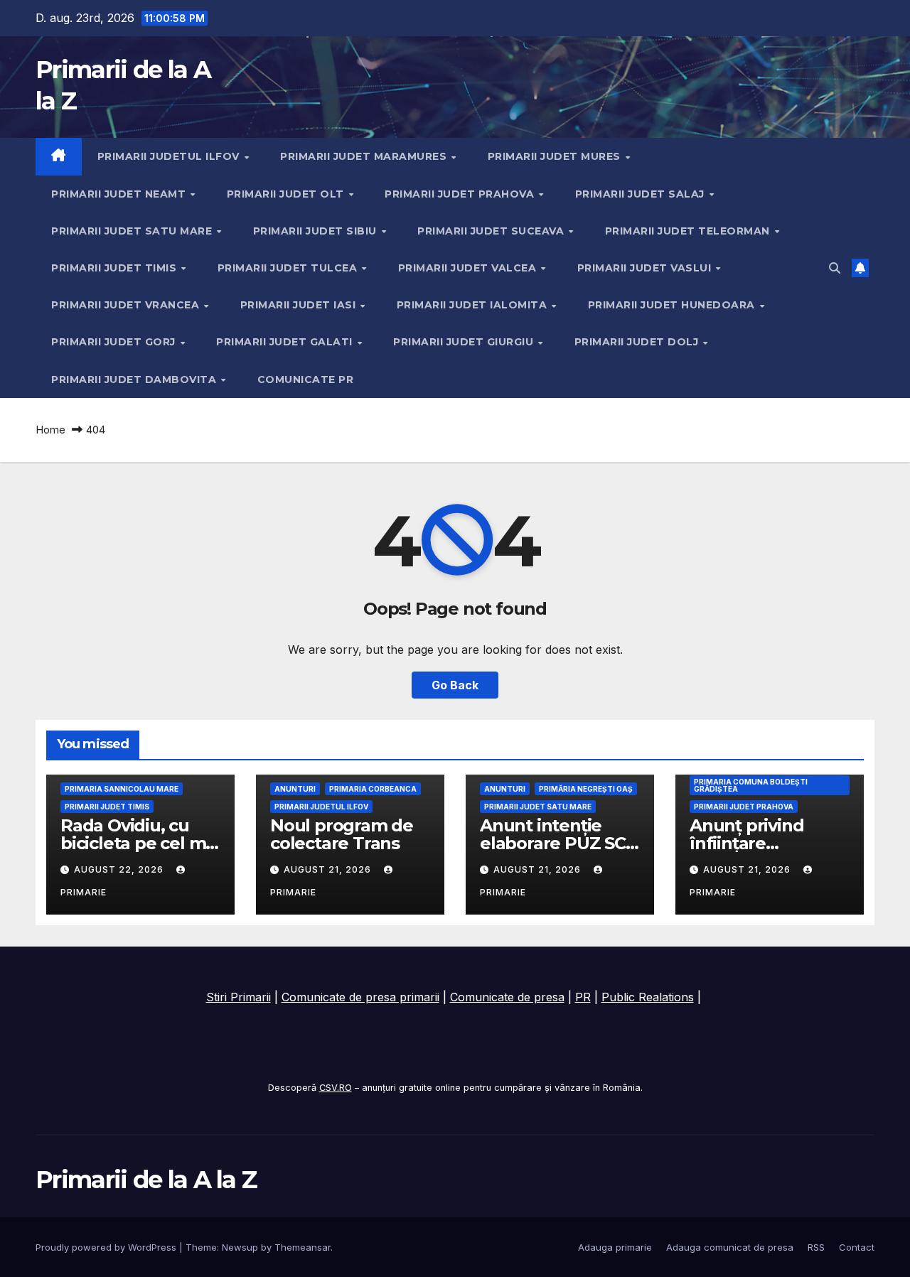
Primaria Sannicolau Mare (121, 789)
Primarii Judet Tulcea (289, 268)
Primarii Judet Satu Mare (133, 231)
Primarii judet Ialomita (473, 304)
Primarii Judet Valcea (469, 268)
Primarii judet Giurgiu (465, 341)
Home (50, 429)
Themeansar (302, 1247)
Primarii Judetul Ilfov (170, 156)
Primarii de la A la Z (146, 1180)
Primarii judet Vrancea (127, 304)
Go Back (455, 685)
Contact (856, 1247)
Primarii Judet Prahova (461, 194)
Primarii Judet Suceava (492, 231)
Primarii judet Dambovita (135, 379)
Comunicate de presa (507, 997)
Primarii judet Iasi (299, 304)
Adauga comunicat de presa (729, 1247)
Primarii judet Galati (285, 341)
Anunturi (295, 789)
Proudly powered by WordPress (107, 1247)
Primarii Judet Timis (115, 268)
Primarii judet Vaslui (645, 268)
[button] (834, 268)
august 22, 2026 (120, 869)
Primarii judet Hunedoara (673, 304)
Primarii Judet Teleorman (689, 231)
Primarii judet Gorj (114, 341)
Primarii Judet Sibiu (316, 231)
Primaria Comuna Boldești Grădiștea (751, 785)
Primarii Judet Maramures (365, 156)
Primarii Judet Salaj (641, 194)
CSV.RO (335, 1087)
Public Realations (647, 997)
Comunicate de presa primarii (360, 997)
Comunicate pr (305, 379)
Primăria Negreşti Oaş (586, 789)
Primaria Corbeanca (373, 789)
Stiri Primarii (238, 997)
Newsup (240, 1247)
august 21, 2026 (329, 869)
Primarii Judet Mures (556, 156)
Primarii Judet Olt (287, 194)
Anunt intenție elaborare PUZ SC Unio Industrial (553, 843)
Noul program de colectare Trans (341, 834)
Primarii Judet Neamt (120, 194)
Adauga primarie (615, 1247)
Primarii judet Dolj (638, 341)
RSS (816, 1247)
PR (583, 997)
